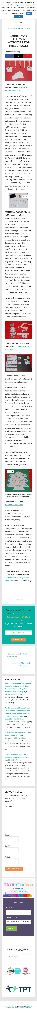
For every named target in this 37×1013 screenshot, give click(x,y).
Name (7, 835)
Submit (11, 928)
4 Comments (19, 600)
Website (8, 857)
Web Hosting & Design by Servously (21, 1007)
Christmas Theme (13, 28)
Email (7, 846)
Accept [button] (29, 13)
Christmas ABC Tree (14, 505)
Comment (9, 806)
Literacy (27, 28)
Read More (19, 17)
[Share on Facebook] (9, 56)
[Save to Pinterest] (27, 56)
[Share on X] (18, 56)
